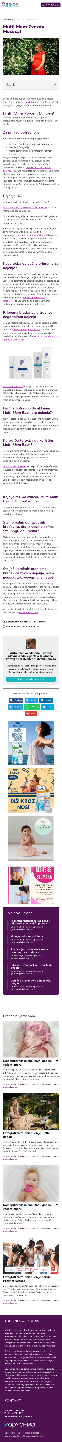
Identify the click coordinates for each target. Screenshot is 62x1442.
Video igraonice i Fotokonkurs (24, 19)
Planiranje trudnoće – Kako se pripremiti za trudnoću (29, 951)
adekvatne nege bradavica (26, 329)
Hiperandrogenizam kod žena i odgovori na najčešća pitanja (30, 922)
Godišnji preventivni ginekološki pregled (31, 982)
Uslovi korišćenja (12, 1432)
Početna (6, 19)
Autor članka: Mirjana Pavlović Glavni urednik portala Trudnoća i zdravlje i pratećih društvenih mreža (31, 656)
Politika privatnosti (30, 1432)
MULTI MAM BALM (13, 386)
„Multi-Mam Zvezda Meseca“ (39, 102)
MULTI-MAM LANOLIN (14, 466)
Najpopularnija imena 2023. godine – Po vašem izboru (31, 1207)
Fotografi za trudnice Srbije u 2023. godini (27, 1135)
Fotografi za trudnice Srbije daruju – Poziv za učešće (28, 1279)
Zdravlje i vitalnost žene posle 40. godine (32, 966)
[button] (55, 84)
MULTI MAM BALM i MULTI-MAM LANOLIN (25, 207)
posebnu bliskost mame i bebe (30, 235)
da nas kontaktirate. (28, 612)
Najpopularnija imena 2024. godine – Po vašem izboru (31, 1063)
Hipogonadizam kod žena (27, 936)
